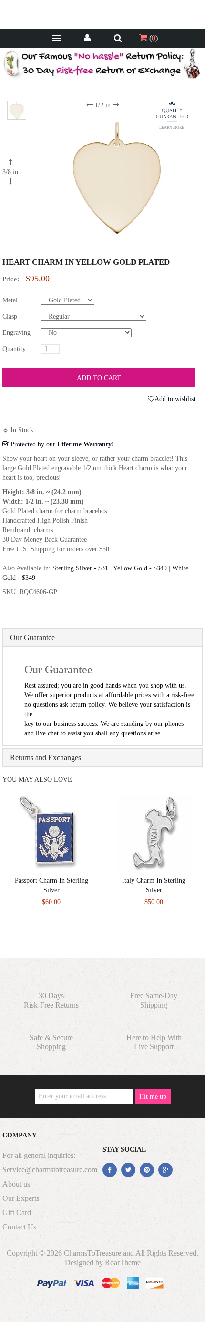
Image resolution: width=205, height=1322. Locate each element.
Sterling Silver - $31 (80, 568)
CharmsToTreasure (92, 1253)
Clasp (9, 316)
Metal (10, 300)
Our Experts (20, 1198)
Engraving (16, 332)
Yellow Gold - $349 (140, 568)
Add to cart (99, 378)
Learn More (171, 127)
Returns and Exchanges (45, 758)
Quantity (14, 348)
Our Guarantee (32, 637)
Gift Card (16, 1212)
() (152, 38)
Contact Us (19, 1227)
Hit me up (152, 1096)
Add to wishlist (174, 399)
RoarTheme (123, 1263)
